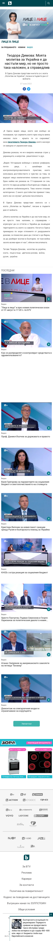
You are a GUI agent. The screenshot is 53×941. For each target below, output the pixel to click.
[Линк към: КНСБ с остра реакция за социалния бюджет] (26, 560)
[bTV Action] (11, 800)
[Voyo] (9, 815)
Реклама (26, 872)
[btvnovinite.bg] (25, 810)
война (41, 252)
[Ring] (43, 800)
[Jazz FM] (41, 838)
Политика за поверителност (26, 891)
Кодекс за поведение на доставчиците (26, 897)
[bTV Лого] (26, 857)
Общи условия (26, 909)
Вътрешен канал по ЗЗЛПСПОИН (26, 903)
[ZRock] (33, 846)
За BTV (26, 866)
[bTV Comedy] (23, 794)
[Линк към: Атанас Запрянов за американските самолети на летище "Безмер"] (26, 651)
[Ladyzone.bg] (23, 816)
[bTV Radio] (26, 838)
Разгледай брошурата (39, 743)
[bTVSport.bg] (40, 815)
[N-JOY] (12, 838)
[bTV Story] (28, 800)
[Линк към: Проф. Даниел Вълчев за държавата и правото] (26, 424)
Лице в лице (10, 41)
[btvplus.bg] (9, 810)
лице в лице (15, 252)
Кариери (26, 878)
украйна (13, 256)
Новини (21, 47)
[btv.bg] (12, 794)
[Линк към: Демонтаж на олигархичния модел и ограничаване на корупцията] (26, 696)
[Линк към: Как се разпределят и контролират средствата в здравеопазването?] (26, 341)
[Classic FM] (20, 846)
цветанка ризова (29, 252)
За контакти (26, 884)
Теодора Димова (17, 249)
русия (5, 256)
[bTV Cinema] (37, 794)
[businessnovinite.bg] (43, 810)
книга (5, 252)
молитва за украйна (36, 249)
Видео (30, 47)
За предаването (8, 47)
